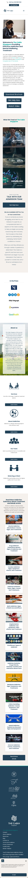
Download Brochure (14, 94)
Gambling (17, 59)
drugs (9, 343)
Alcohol (14, 58)
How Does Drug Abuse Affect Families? (13, 854)
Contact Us (6, 840)
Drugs (19, 58)
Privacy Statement (8, 844)
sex (11, 355)
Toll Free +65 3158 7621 (15, 2)
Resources (5, 836)
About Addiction (14, 421)
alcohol (20, 342)
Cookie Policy (6, 846)
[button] (26, 861)
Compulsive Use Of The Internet (10, 61)
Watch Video (14, 106)
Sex (21, 59)
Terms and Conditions (8, 842)
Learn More (14, 404)
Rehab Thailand (7, 848)
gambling (7, 355)
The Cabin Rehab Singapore (10, 830)
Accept (14, 874)
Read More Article (14, 758)
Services (14, 394)
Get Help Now (14, 5)
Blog (4, 838)
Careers (5, 832)
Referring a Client (14, 476)
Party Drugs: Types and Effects (11, 856)
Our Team (14, 449)
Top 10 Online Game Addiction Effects (13, 852)
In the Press (14, 281)
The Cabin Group (12, 364)
